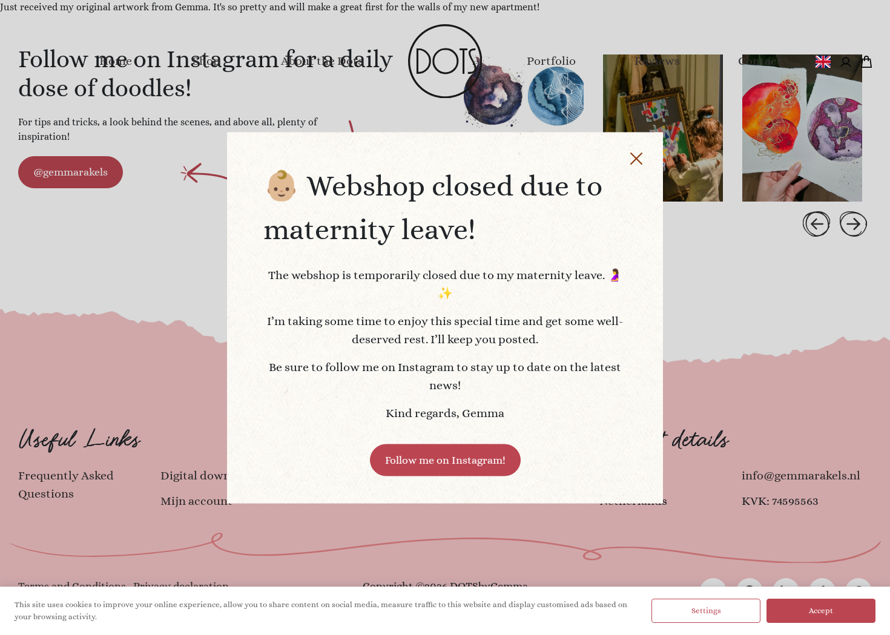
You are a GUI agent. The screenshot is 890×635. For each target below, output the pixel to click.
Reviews (657, 61)
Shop (206, 61)
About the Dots (322, 61)
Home (115, 61)
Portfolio (551, 61)
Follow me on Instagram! (445, 459)
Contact (760, 61)
